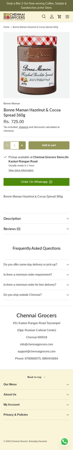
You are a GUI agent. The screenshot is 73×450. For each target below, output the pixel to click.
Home (6, 27)
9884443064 (50, 358)
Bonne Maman (12, 103)
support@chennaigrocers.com (36, 351)
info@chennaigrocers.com (36, 344)
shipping (23, 127)
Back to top (34, 377)
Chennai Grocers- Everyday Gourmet (29, 441)
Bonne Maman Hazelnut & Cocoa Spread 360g (35, 27)
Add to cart (49, 145)
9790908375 (33, 358)
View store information (21, 170)
